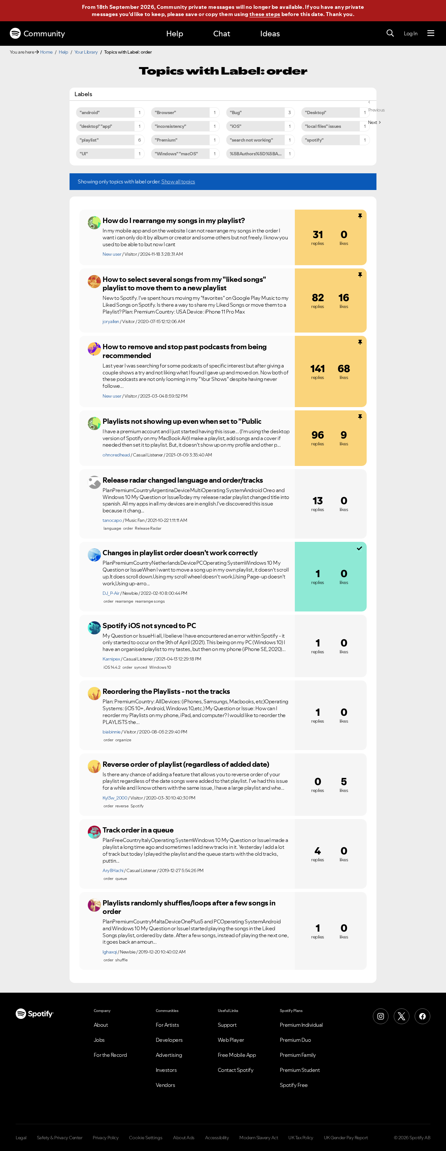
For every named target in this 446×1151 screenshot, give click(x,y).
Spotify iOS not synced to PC (149, 625)
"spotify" (314, 140)
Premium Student (300, 1070)
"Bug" (236, 112)
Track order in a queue (138, 830)
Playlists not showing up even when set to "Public (182, 421)
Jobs (99, 1039)
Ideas (270, 33)
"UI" (84, 153)
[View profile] (94, 222)
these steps (264, 14)
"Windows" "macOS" (176, 153)
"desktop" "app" (96, 126)
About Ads (184, 1138)
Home (46, 52)
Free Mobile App (237, 1054)
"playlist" (89, 140)
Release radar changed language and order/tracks (183, 480)
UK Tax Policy (300, 1138)
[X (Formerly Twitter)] (401, 1016)
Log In (410, 33)
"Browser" (165, 112)
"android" (90, 112)
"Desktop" (315, 112)
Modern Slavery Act (258, 1138)
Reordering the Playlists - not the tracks (166, 691)
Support (227, 1024)
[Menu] (430, 33)
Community (44, 33)
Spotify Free (294, 1085)
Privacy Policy (106, 1138)
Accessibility (217, 1138)
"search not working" (251, 140)
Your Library (86, 52)
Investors (166, 1070)
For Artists (167, 1024)
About (101, 1024)
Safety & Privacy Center (60, 1138)
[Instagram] (381, 1016)
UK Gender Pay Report (346, 1138)
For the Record (110, 1054)
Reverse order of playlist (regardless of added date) (186, 764)
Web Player (231, 1039)
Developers (169, 1039)
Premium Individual (301, 1024)
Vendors (165, 1085)
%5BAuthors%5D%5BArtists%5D (262, 153)
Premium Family (298, 1054)
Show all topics (178, 181)
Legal (21, 1138)
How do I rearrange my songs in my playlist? (174, 220)
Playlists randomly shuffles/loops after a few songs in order (189, 907)
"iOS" (235, 126)
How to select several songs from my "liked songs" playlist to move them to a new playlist (184, 283)
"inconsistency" (170, 126)
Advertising (169, 1054)
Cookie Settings (146, 1138)
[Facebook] (422, 1016)
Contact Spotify (236, 1070)
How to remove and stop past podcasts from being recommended (185, 351)
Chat (221, 33)
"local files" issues (323, 126)
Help (174, 33)
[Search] (390, 33)
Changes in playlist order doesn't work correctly (180, 552)
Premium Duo (295, 1039)
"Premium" (166, 140)
